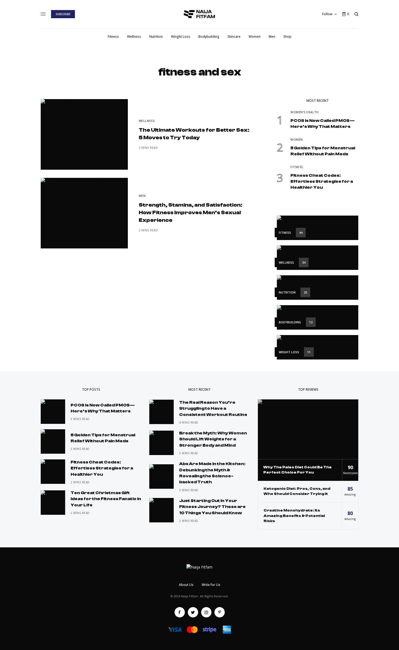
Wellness (146, 121)
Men (142, 196)
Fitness (296, 167)
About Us (186, 584)
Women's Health (304, 112)
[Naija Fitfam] (199, 14)
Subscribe (63, 14)
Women (296, 139)
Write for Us (211, 584)
